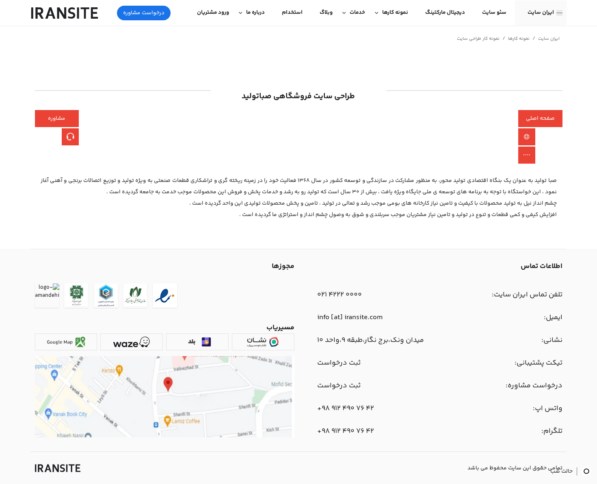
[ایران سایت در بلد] (197, 341)
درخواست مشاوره (143, 13)
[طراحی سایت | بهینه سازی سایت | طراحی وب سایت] (57, 468)
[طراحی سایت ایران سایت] (64, 13)
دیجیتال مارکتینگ (445, 13)
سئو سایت (494, 13)
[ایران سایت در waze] (131, 341)
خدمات (357, 13)
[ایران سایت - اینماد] (165, 297)
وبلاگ (326, 13)
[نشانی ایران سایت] (164, 436)
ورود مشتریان (213, 13)
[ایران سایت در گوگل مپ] (66, 341)
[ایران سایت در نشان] (263, 341)
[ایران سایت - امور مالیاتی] (76, 297)
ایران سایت (541, 13)
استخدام (292, 13)
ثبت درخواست (339, 363)
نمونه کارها (395, 13)
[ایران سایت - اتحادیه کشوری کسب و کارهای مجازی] (106, 297)
